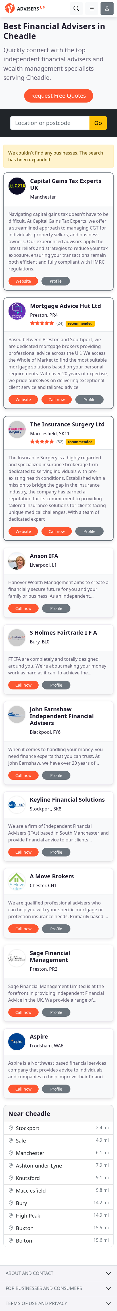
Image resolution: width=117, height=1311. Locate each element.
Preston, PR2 (43, 969)
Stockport (61, 1127)
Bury (61, 1202)
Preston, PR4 (44, 315)
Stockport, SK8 (45, 809)
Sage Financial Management (50, 956)
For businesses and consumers (44, 1288)
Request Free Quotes (58, 95)
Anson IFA (44, 556)
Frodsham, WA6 (46, 1046)
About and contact (29, 1273)
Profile (56, 281)
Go (98, 123)
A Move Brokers (52, 876)
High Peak (61, 1215)
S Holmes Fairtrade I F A (63, 632)
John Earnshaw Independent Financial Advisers (62, 716)
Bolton (61, 1240)
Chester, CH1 (43, 885)
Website (23, 281)
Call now (57, 399)
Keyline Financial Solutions (67, 799)
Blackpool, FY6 (45, 732)
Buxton (61, 1227)
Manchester (43, 197)
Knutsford (61, 1177)
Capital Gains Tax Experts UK (65, 184)
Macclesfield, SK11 (50, 433)
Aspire (39, 1036)
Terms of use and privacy (36, 1303)
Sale (61, 1140)
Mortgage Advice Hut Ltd (65, 306)
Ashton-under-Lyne (61, 1165)
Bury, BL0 (39, 642)
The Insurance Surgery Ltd (67, 424)
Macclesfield (61, 1190)
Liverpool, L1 (43, 565)
